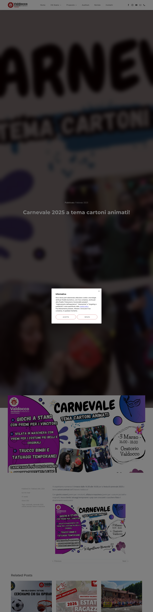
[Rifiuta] (99, 291)
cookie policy (84, 306)
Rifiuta (87, 317)
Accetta (66, 317)
